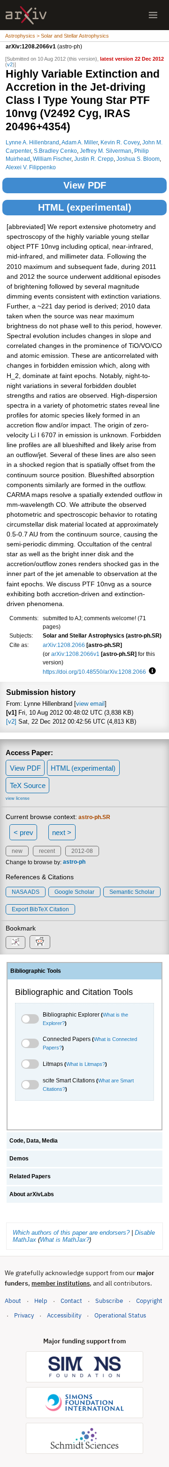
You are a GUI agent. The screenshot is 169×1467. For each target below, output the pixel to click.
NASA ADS (25, 892)
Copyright (149, 1301)
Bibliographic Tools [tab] (35, 971)
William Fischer (52, 159)
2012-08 (82, 851)
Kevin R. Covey (119, 142)
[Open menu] (153, 15)
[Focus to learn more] (151, 671)
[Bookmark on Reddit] (40, 942)
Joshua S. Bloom (138, 159)
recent (47, 851)
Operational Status (120, 1315)
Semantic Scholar (131, 892)
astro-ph (74, 862)
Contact (71, 1301)
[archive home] (26, 15)
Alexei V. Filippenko (31, 167)
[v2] (11, 721)
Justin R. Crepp (94, 159)
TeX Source (28, 785)
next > (61, 832)
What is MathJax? (64, 1239)
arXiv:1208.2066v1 (75, 654)
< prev (23, 832)
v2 (10, 64)
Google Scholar (74, 892)
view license (18, 798)
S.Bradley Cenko (55, 151)
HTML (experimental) (84, 207)
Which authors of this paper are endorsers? (71, 1232)
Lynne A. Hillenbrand (32, 142)
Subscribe (109, 1301)
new (17, 851)
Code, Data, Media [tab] (33, 1141)
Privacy (24, 1315)
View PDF (84, 185)
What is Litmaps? (85, 1064)
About (13, 1301)
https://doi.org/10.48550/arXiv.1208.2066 (94, 672)
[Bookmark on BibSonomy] (15, 942)
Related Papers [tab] (30, 1176)
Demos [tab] (19, 1158)
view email (90, 703)
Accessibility (64, 1315)
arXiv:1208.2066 (64, 645)
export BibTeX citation (40, 909)
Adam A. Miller (79, 142)
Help (40, 1301)
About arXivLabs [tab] (31, 1194)
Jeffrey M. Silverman (105, 151)
